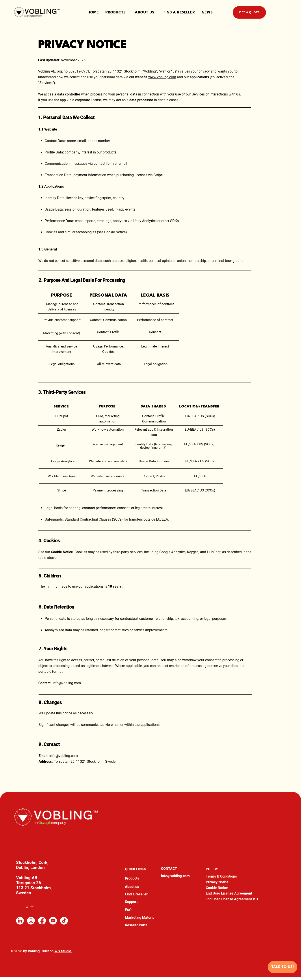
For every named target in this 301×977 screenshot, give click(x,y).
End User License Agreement (229, 893)
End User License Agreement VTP (232, 899)
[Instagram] (31, 921)
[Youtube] (53, 921)
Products (132, 878)
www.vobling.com (162, 77)
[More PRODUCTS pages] (127, 12)
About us (132, 887)
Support (131, 902)
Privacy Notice (217, 882)
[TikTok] (64, 921)
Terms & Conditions (221, 876)
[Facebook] (42, 921)
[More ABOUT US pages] (156, 12)
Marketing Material (140, 917)
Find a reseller (136, 894)
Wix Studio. (63, 951)
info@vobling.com (66, 683)
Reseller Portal (136, 925)
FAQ (128, 910)
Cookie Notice (217, 888)
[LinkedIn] (20, 921)
